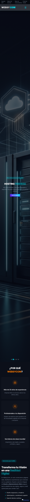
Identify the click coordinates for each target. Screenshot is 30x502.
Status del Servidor (9, 2)
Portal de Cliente (25, 2)
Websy (8, 7)
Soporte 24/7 (3, 2)
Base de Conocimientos (18, 2)
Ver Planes (15, 195)
